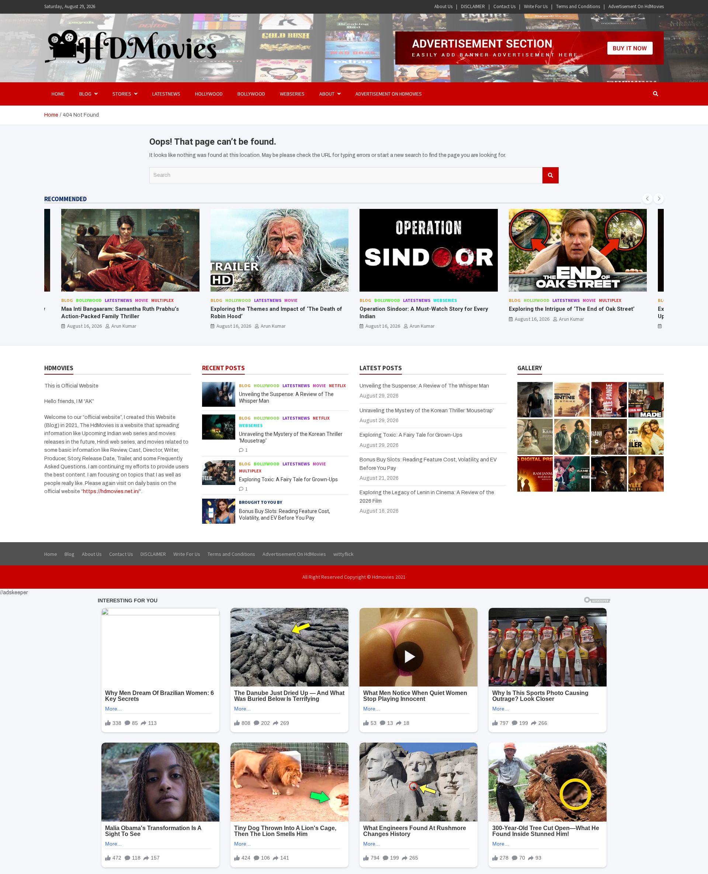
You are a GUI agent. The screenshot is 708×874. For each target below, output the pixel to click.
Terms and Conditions (578, 6)
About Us (443, 6)
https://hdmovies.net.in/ (111, 491)
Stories (121, 93)
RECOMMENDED (65, 199)
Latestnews (166, 93)
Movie (142, 300)
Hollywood (209, 93)
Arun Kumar (124, 326)
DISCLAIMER (473, 6)
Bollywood (251, 93)
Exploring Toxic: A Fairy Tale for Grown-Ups (288, 479)
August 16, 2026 (84, 326)
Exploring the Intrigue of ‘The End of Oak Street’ (423, 309)
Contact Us (504, 6)
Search (550, 175)
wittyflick (343, 554)
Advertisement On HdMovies (636, 6)
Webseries (292, 93)
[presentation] (647, 198)
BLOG (85, 93)
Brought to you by (260, 502)
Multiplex (461, 300)
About (326, 93)
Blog (67, 300)
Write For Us (536, 6)
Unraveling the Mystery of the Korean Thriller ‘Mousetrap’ (427, 410)
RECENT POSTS (223, 368)
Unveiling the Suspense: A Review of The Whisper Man (424, 386)
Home (58, 93)
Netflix (337, 385)
